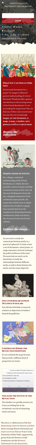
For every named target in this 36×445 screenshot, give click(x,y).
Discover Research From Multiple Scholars (15, 302)
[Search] (32, 10)
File (14, 34)
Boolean (19, 26)
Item (6, 34)
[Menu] (5, 10)
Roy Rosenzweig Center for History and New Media (17, 425)
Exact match (9, 30)
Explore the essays (15, 229)
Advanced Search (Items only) (14, 38)
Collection (24, 34)
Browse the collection (10, 133)
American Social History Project (14, 431)
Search (18, 20)
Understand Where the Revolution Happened (14, 349)
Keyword (7, 26)
